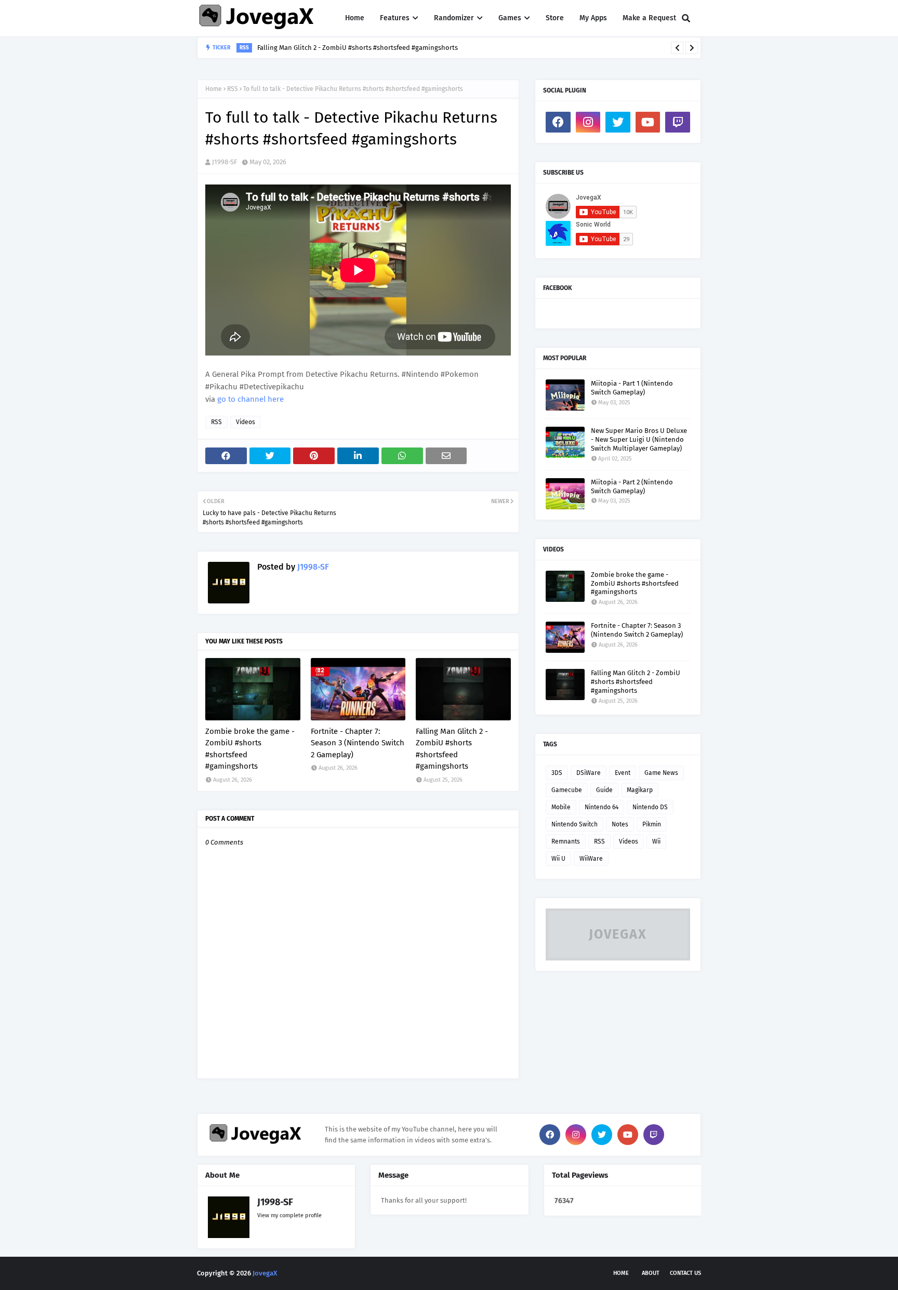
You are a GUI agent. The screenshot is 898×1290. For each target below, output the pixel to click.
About (650, 1273)
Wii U (558, 858)
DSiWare (588, 772)
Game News (661, 772)
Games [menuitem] (509, 18)
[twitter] (617, 122)
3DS (556, 772)
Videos (245, 422)
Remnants (565, 841)
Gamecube (566, 790)
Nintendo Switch (574, 824)
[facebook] (558, 122)
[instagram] (588, 122)
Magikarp (640, 790)
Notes (620, 824)
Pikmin (651, 824)
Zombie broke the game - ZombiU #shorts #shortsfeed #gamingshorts (250, 749)
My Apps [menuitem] (593, 18)
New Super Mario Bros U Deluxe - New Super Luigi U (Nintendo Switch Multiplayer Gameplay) (639, 439)
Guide (604, 790)
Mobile (561, 807)
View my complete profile (289, 1215)
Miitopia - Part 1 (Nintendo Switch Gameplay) (632, 387)
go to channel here (250, 399)
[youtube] (648, 122)
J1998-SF (224, 162)
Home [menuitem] (354, 18)
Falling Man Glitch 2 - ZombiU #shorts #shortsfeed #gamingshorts (357, 47)
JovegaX (265, 1273)
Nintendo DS (650, 807)
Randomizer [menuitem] (454, 18)
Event (622, 772)
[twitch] (677, 122)
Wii (656, 841)
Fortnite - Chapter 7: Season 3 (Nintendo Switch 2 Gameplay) (357, 743)
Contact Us (685, 1273)
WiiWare (591, 858)
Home (213, 89)
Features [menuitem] (395, 18)
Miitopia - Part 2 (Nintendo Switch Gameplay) (632, 486)
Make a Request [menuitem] (649, 18)
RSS (232, 89)
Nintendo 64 (601, 807)
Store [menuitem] (555, 18)
